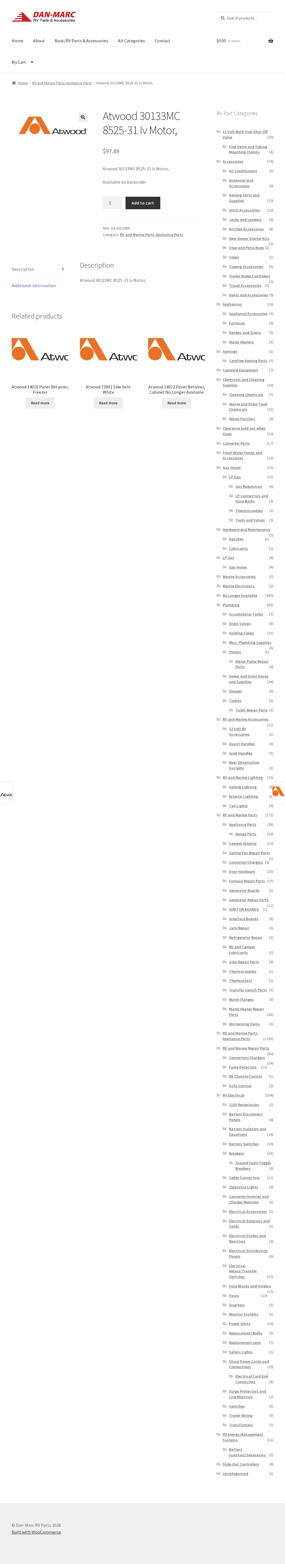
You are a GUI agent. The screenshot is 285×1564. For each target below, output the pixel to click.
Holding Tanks (241, 633)
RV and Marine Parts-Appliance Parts (62, 82)
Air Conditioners (243, 170)
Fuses (234, 1295)
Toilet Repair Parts (251, 710)
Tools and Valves (250, 520)
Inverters (237, 1304)
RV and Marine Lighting (243, 777)
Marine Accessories (239, 576)
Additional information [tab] (34, 285)
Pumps (235, 651)
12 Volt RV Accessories (239, 731)
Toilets (235, 700)
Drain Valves (240, 623)
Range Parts (245, 833)
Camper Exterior (243, 843)
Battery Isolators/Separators (247, 1452)
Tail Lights (238, 805)
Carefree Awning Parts (248, 360)
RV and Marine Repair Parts (246, 1048)
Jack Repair (239, 927)
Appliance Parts (242, 824)
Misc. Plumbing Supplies (250, 642)
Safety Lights (241, 1351)
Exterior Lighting (243, 796)
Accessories (233, 161)
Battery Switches (244, 1143)
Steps (234, 257)
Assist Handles (242, 743)
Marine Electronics (239, 585)
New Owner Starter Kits (249, 238)
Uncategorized (235, 1473)
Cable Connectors (244, 1177)
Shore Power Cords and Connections (249, 1364)
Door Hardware (242, 871)
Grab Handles (240, 753)
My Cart (19, 62)
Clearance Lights (243, 1186)
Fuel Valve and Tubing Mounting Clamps (248, 149)
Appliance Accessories (248, 313)
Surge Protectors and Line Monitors (247, 1394)
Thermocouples (249, 510)
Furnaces (237, 323)
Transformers (241, 1424)
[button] (82, 117)
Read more (40, 402)
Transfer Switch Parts (248, 989)
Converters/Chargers (247, 1057)
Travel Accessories (245, 285)
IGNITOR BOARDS (244, 909)
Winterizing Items (244, 1023)
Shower (235, 691)
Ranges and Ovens (245, 332)
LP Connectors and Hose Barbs (251, 498)
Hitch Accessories (244, 210)
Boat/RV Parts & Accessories (81, 40)
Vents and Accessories (248, 294)
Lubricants (238, 548)
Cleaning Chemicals (246, 394)
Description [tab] (23, 269)
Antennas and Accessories (241, 183)
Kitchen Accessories (246, 228)
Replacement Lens (245, 1342)
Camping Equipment (240, 370)
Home (17, 40)
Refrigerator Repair (245, 937)
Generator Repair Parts (249, 899)
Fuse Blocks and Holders (250, 1286)
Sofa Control (240, 1085)
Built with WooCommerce (36, 1532)
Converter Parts (236, 443)
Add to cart (143, 203)
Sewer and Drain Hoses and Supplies (249, 679)
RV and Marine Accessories (246, 719)
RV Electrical (233, 1095)
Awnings (230, 351)
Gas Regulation (248, 486)
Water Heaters (241, 341)
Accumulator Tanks (246, 614)
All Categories (131, 40)
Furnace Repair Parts (247, 880)
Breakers (236, 1153)
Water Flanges (241, 999)
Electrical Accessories (248, 1211)
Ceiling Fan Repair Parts (249, 852)
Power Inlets (239, 1323)
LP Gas (235, 476)
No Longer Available (240, 595)
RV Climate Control (245, 1076)
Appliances (232, 304)
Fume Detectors (243, 1067)
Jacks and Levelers (245, 219)
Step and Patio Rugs (246, 247)
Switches (237, 1406)
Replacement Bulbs (245, 1333)
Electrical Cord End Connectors (251, 1379)
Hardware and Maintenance (246, 529)
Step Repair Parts (244, 961)
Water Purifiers (242, 418)
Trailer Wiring (240, 1415)
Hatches (236, 538)
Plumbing (231, 604)
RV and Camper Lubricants (242, 949)
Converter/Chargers (246, 862)
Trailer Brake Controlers (249, 276)
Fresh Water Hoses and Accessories (242, 455)
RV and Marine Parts (240, 814)
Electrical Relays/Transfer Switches (243, 1271)
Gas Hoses (232, 467)
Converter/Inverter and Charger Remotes (249, 1199)
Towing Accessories (246, 266)
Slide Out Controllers (241, 1464)
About (39, 40)
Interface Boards (243, 918)
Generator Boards (244, 890)
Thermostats (240, 980)
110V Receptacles (244, 1104)
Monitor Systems (244, 1314)
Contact (162, 40)
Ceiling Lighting (243, 786)
